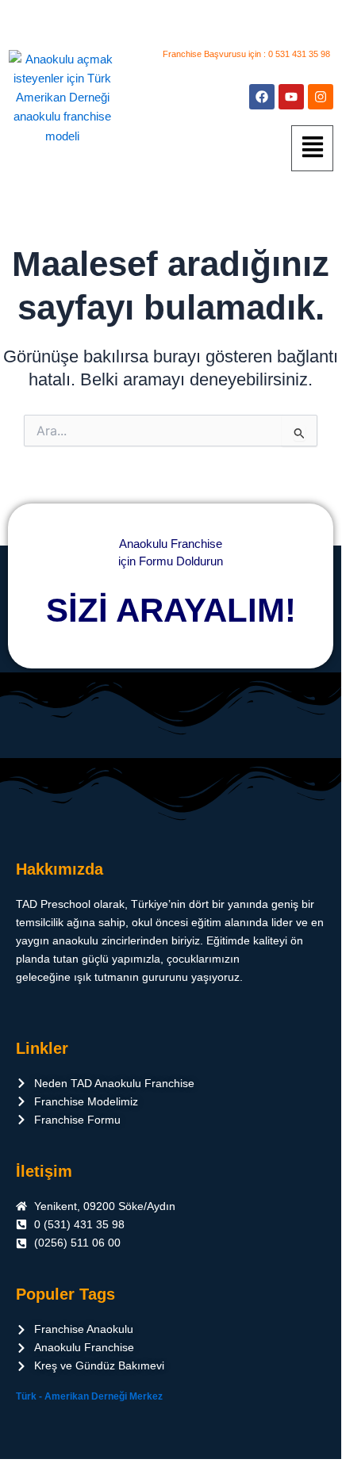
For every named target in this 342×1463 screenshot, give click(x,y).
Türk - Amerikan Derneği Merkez (89, 1396)
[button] (312, 148)
